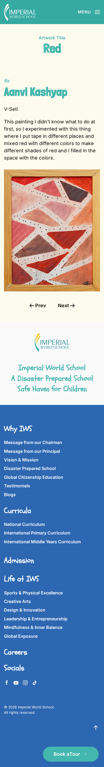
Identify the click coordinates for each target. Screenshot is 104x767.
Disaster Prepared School (30, 468)
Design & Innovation (24, 610)
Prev (40, 305)
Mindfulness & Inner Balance (33, 627)
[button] (89, 12)
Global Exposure (21, 636)
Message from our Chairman (33, 442)
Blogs (10, 494)
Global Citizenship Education (33, 477)
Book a (67, 754)
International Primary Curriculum (37, 533)
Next (63, 305)
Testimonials (17, 485)
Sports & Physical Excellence (33, 592)
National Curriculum (24, 524)
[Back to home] (20, 12)
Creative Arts (17, 601)
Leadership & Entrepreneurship (35, 618)
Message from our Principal (32, 451)
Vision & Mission (21, 459)
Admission (19, 560)
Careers (15, 652)
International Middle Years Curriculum (42, 541)
